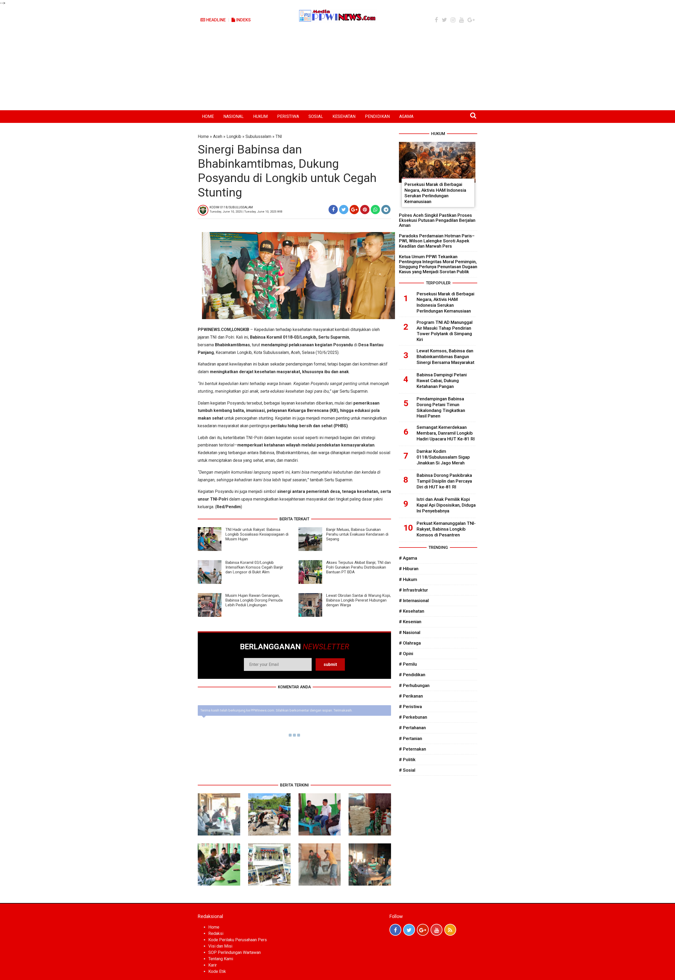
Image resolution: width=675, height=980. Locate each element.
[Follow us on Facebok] (395, 930)
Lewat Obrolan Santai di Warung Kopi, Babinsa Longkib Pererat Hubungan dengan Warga (358, 600)
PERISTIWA (288, 116)
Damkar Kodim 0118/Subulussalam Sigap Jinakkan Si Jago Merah (443, 457)
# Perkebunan (413, 717)
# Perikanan (411, 696)
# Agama (408, 558)
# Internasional (414, 600)
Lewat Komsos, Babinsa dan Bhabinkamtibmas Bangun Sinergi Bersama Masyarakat (445, 356)
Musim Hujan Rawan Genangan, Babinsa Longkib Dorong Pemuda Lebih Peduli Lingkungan (254, 600)
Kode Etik (217, 971)
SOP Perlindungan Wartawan (234, 952)
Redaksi (215, 933)
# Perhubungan (414, 685)
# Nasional (409, 632)
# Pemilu (408, 664)
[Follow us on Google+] (423, 930)
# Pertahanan (412, 727)
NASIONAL (233, 116)
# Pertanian (410, 738)
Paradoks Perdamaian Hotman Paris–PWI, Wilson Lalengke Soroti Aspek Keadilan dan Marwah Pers (437, 240)
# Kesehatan (411, 611)
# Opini (406, 653)
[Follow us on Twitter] (409, 930)
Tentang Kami (220, 958)
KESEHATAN (343, 116)
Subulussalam (258, 136)
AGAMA (406, 116)
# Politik (407, 759)
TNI (279, 136)
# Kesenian (410, 621)
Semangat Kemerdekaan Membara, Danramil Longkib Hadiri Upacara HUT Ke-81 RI (446, 433)
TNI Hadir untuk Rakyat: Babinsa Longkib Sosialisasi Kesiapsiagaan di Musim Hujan (256, 534)
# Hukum (408, 579)
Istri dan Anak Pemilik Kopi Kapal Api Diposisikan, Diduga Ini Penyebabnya (446, 505)
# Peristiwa (410, 706)
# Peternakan (412, 749)
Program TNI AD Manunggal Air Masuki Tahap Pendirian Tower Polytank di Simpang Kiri (444, 331)
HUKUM (260, 116)
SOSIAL (315, 116)
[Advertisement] (337, 71)
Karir (212, 965)
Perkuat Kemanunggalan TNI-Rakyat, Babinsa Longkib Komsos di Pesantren (446, 529)
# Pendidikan (412, 674)
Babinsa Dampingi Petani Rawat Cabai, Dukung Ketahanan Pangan (442, 380)
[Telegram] (385, 209)
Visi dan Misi (220, 946)
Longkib (233, 136)
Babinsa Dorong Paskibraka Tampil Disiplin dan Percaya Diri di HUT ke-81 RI (444, 481)
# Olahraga (410, 643)
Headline (215, 19)
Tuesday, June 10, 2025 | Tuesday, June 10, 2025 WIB (246, 211)
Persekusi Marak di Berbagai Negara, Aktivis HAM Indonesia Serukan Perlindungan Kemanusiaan (435, 193)
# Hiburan (408, 568)
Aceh (217, 136)
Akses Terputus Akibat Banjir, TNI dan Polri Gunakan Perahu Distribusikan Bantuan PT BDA (358, 567)
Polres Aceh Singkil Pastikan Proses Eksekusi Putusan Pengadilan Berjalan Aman (437, 220)
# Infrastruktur (413, 590)
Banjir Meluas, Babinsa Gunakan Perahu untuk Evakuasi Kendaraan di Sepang (357, 534)
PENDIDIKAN (377, 116)
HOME (208, 116)
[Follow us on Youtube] (436, 930)
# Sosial (407, 770)
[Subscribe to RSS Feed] (450, 930)
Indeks (243, 19)
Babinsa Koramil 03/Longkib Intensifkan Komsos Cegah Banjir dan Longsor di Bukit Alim (254, 567)
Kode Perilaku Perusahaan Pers (237, 939)
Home (203, 136)
